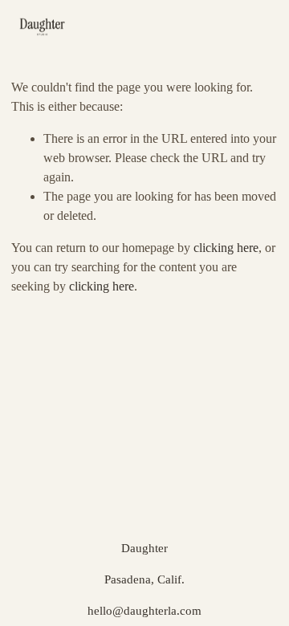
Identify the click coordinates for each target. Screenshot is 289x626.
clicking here (225, 247)
